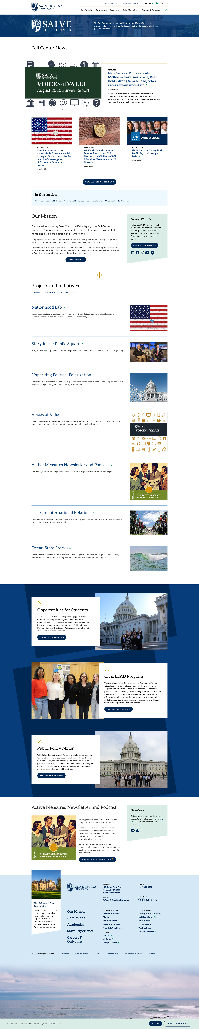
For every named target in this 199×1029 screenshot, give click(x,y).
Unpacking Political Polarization (61, 375)
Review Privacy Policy (178, 1024)
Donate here (74, 260)
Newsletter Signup (143, 245)
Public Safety (144, 924)
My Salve (107, 939)
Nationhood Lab (47, 307)
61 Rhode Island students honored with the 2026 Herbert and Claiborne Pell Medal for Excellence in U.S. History (100, 156)
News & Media (145, 920)
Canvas (106, 935)
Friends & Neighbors (112, 928)
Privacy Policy (113, 954)
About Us (39, 201)
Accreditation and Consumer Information (75, 954)
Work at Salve (144, 928)
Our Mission (87, 10)
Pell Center (126, 3)
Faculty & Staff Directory (149, 913)
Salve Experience (131, 10)
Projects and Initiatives (74, 201)
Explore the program (51, 775)
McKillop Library (146, 917)
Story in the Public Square (56, 344)
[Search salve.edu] (166, 10)
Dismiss (156, 1024)
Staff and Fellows (53, 201)
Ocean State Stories (50, 548)
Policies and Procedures (133, 954)
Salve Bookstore (146, 931)
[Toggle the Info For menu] (151, 3)
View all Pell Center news (99, 182)
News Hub (109, 3)
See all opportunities (52, 637)
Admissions (101, 10)
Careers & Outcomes (151, 10)
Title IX (98, 954)
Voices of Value (46, 415)
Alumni (106, 917)
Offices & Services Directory (116, 900)
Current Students (111, 913)
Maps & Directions (111, 892)
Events (117, 3)
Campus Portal (110, 942)
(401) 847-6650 (145, 887)
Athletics (135, 3)
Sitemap (152, 954)
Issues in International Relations (61, 513)
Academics (115, 10)
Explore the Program (118, 709)
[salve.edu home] (47, 7)
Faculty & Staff (110, 920)
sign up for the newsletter (96, 859)
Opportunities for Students (117, 201)
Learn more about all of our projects (53, 292)
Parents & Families (111, 924)
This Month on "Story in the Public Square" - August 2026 (148, 153)
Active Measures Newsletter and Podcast (70, 465)
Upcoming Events (95, 201)
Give (164, 3)
